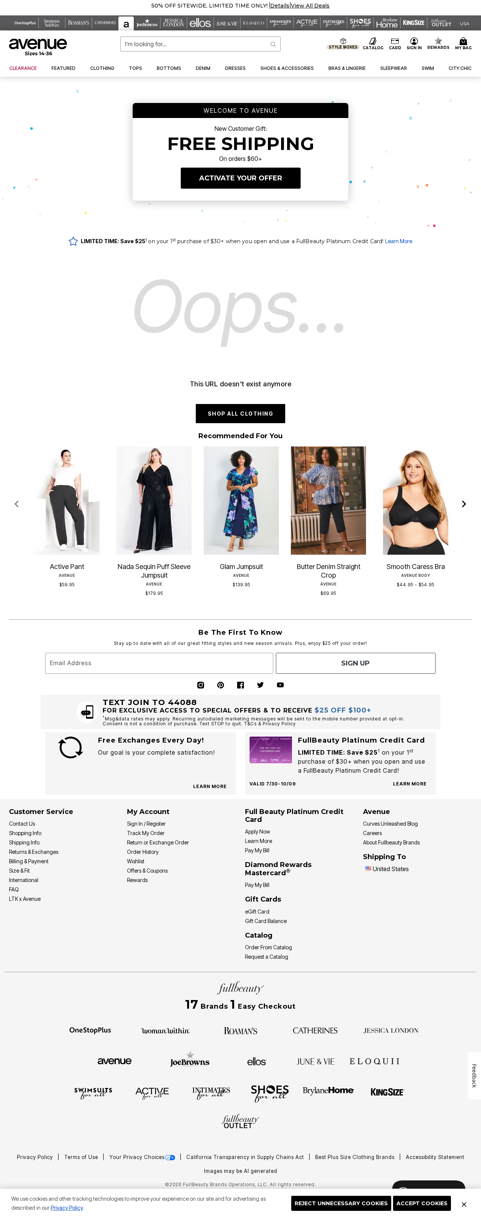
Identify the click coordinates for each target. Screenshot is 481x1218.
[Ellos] (256, 1060)
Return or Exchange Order (158, 842)
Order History (143, 852)
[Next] (464, 504)
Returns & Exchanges (33, 852)
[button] (279, 5)
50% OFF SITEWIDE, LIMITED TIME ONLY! (209, 5)
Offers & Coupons (147, 870)
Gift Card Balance (266, 921)
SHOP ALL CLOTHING (241, 413)
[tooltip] (25, 23)
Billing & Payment (28, 861)
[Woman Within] (165, 1030)
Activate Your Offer (240, 178)
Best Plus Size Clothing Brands (355, 1157)
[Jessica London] (391, 1030)
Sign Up (355, 663)
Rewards (137, 880)
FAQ (14, 889)
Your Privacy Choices (137, 1157)
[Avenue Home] (38, 46)
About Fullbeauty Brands (391, 842)
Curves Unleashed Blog (390, 823)
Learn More (398, 241)
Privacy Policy (67, 1207)
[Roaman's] (240, 1030)
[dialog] (465, 23)
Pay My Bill (257, 850)
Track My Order (146, 833)
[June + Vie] (315, 1061)
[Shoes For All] (270, 1093)
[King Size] (388, 1093)
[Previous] (17, 504)
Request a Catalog (266, 956)
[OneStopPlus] (90, 1030)
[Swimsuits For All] (93, 1093)
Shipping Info (24, 842)
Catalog (258, 935)
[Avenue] (115, 1061)
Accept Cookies (422, 1203)
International (23, 880)
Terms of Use (82, 1157)
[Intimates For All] (211, 1093)
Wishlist (135, 861)
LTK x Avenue (25, 899)
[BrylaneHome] (328, 1093)
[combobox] (200, 43)
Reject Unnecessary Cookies (341, 1203)
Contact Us (22, 823)
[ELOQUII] (374, 1060)
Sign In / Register (146, 823)
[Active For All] (152, 1093)
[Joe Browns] (190, 1060)
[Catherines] (315, 1030)
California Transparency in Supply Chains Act (246, 1157)
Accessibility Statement (435, 1157)
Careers (372, 833)
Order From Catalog (268, 947)
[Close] (464, 1203)
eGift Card (257, 911)
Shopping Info (25, 833)
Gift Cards (263, 899)
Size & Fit (19, 870)
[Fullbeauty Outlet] (240, 1122)
